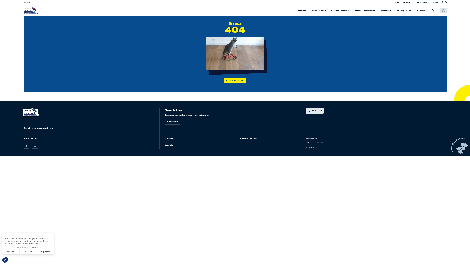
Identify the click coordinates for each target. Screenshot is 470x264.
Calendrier (169, 138)
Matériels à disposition (249, 138)
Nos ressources (422, 2)
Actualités (301, 11)
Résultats (168, 145)
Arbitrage (434, 2)
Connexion (316, 111)
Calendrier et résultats (364, 11)
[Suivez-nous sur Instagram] (445, 2)
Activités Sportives (340, 11)
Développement (403, 11)
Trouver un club (407, 2)
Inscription (172, 122)
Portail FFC (27, 2)
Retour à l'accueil (235, 81)
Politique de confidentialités (315, 143)
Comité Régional (318, 11)
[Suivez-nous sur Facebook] (442, 2)
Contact (396, 2)
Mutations (420, 11)
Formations (385, 11)
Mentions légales (311, 138)
